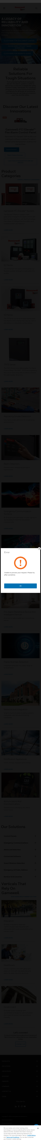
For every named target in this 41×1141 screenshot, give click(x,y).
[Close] (38, 1128)
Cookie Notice (31, 1135)
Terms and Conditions (12, 1137)
